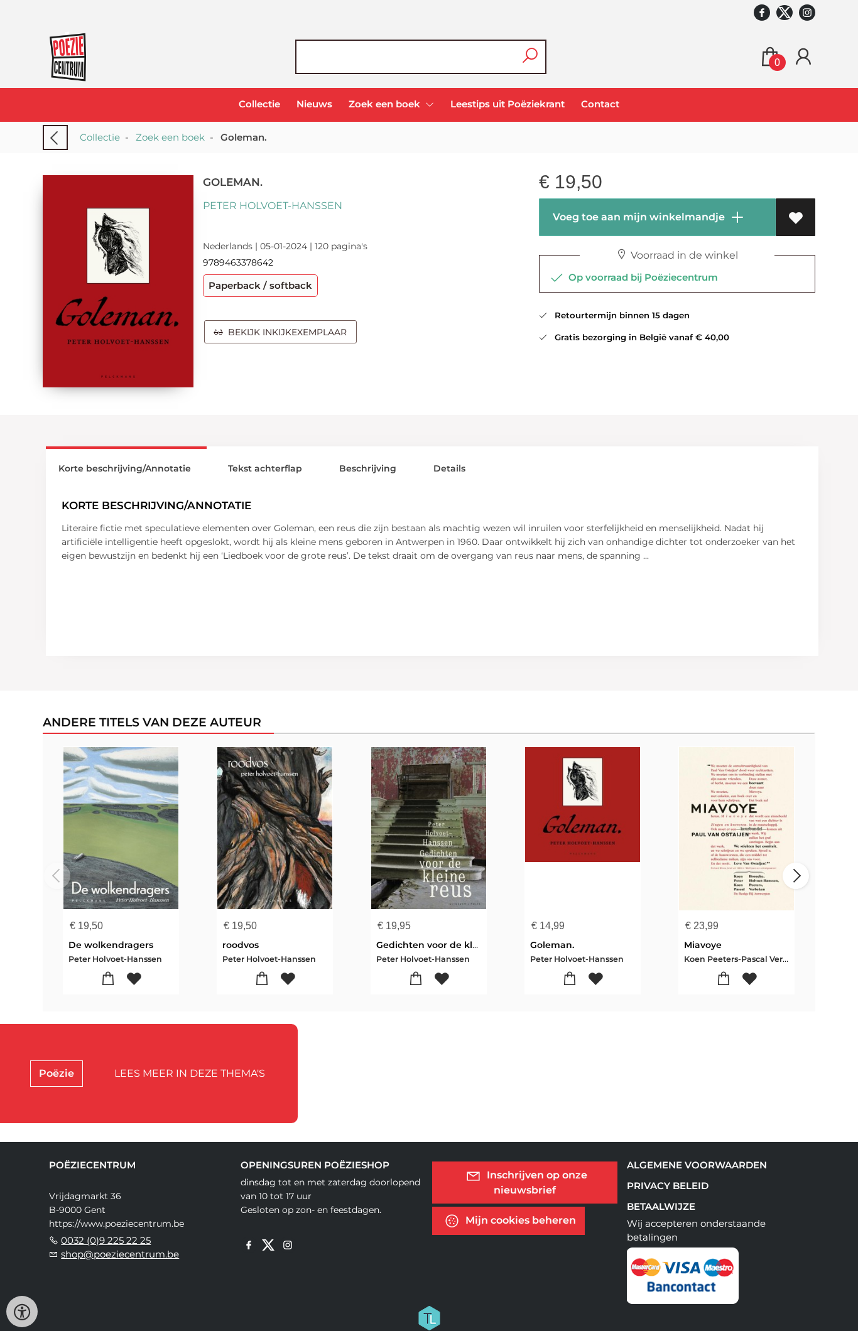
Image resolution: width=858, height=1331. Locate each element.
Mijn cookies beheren (519, 1220)
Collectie (259, 104)
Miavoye (703, 945)
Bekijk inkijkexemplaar (285, 332)
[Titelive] (429, 1317)
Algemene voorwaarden (697, 1165)
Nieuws (314, 104)
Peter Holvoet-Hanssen (272, 206)
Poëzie (56, 1073)
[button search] (530, 57)
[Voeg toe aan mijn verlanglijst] (795, 217)
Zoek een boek (170, 137)
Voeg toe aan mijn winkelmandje (637, 217)
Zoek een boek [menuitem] (386, 104)
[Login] (803, 57)
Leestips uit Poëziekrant (507, 104)
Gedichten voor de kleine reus (445, 945)
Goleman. (552, 945)
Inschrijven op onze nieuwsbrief (535, 1182)
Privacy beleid (668, 1186)
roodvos (240, 945)
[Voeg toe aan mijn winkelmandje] (108, 979)
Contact (600, 104)
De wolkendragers (110, 945)
